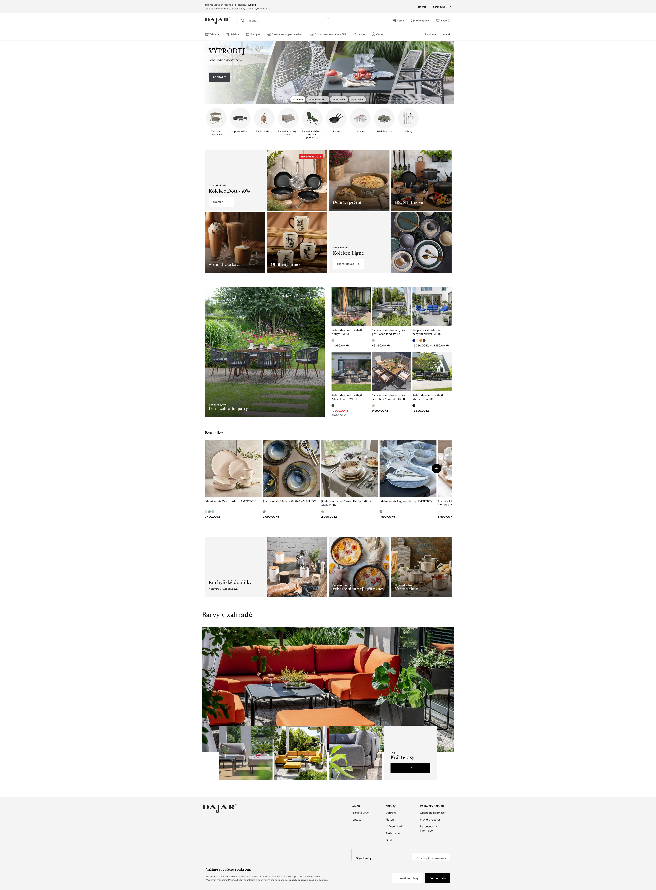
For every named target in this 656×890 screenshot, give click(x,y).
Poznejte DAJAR (361, 813)
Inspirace (430, 34)
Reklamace (393, 833)
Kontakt (447, 34)
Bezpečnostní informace (428, 828)
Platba (390, 819)
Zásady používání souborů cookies (308, 879)
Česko (400, 20)
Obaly (389, 840)
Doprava (391, 813)
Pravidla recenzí (430, 819)
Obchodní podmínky (433, 813)
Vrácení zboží (394, 826)
